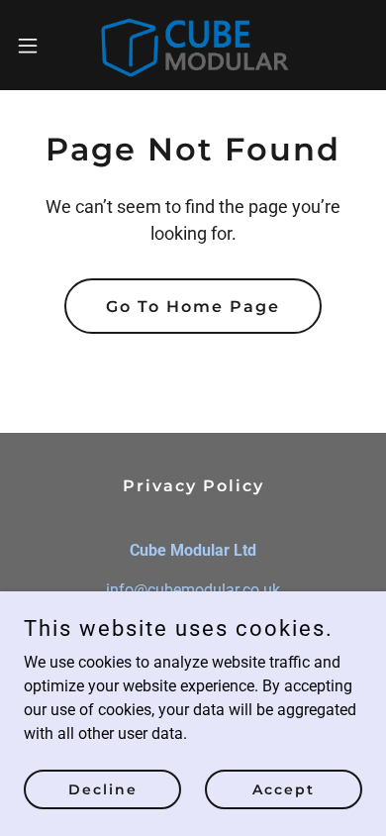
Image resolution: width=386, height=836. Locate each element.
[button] (35, 45)
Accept (283, 788)
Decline (103, 788)
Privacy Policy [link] (193, 485)
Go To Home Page (193, 306)
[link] (193, 45)
